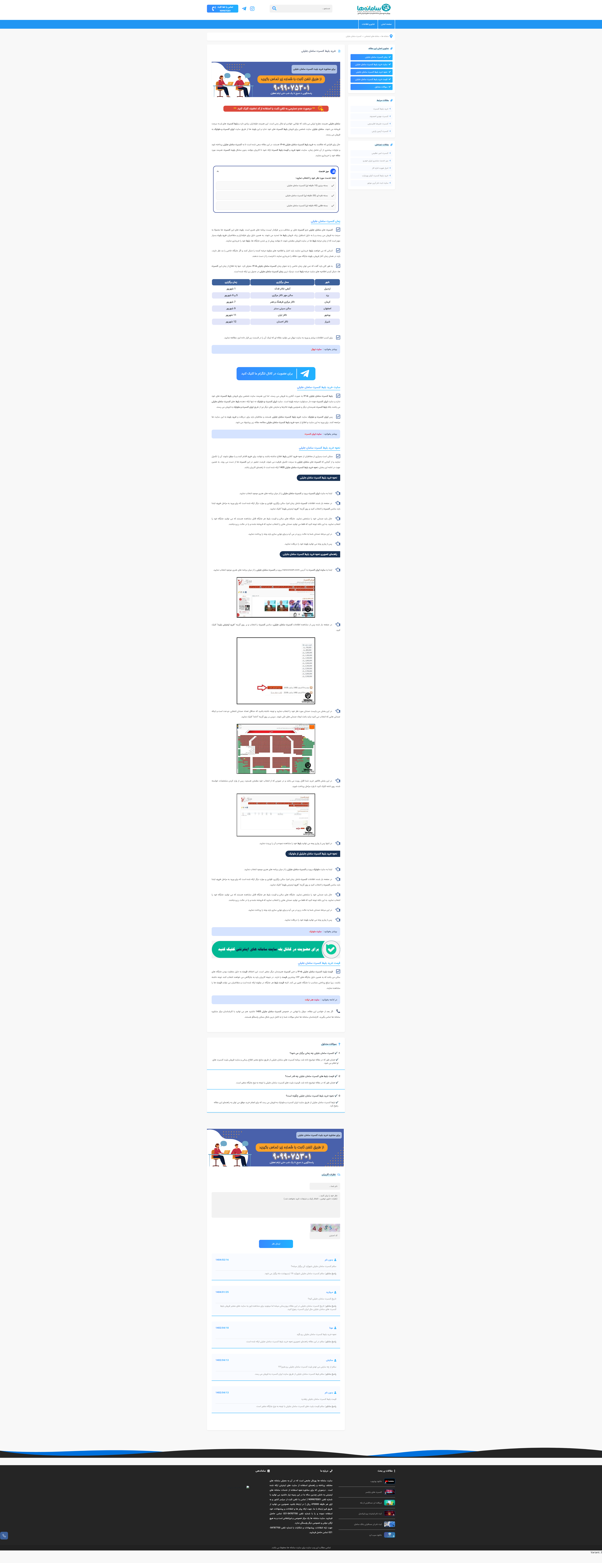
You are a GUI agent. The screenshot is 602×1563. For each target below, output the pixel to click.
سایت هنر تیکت (312, 999)
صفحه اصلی (386, 24)
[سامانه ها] (389, 37)
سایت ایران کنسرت (313, 434)
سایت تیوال (316, 349)
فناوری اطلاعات (368, 24)
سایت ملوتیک (315, 931)
